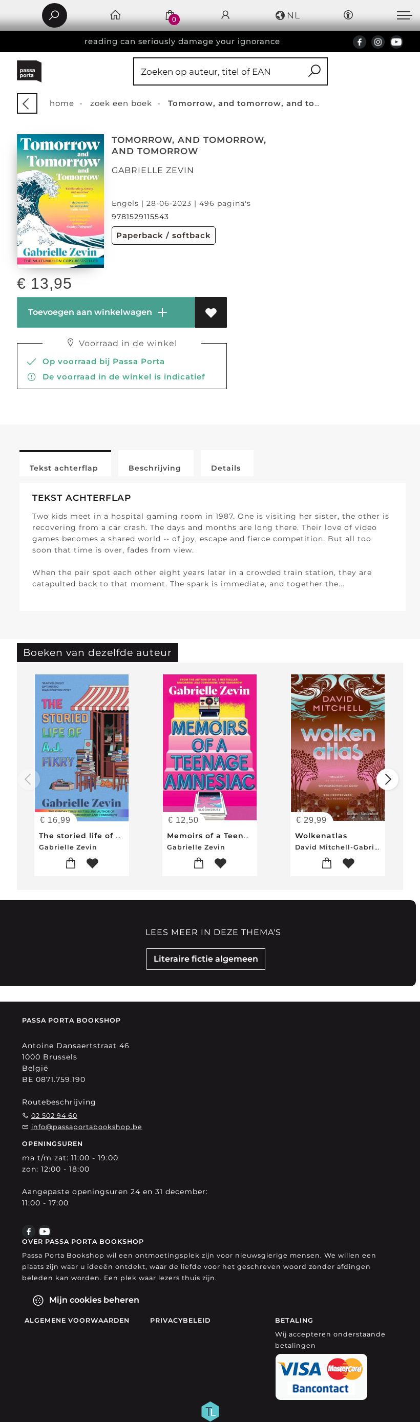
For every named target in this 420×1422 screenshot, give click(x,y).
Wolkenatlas (321, 835)
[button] (287, 15)
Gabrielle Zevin (153, 170)
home (62, 103)
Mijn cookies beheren (93, 1300)
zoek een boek (121, 103)
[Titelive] (210, 1410)
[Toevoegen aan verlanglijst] (211, 312)
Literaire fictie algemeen (206, 959)
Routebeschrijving (59, 1102)
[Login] (225, 16)
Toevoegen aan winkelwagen (89, 312)
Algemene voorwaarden (77, 1320)
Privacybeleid (180, 1320)
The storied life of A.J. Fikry (96, 835)
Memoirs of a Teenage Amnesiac (235, 835)
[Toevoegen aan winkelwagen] (70, 863)
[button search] (314, 71)
